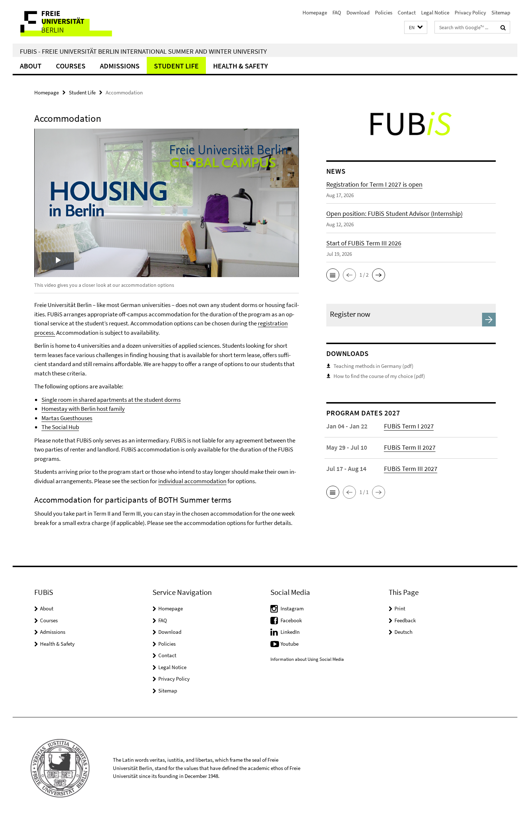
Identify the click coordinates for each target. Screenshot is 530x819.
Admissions (120, 65)
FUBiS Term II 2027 (410, 447)
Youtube (290, 643)
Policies (383, 12)
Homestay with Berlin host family (83, 409)
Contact (407, 12)
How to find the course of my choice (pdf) (379, 376)
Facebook (291, 620)
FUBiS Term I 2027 (409, 426)
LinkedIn (290, 631)
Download (358, 12)
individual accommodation (192, 481)
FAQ (336, 12)
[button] (415, 27)
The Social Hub (60, 427)
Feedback (405, 620)
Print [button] (399, 608)
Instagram (292, 608)
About (30, 65)
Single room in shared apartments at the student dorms (111, 400)
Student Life (176, 65)
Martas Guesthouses (66, 418)
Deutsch (403, 631)
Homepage (314, 12)
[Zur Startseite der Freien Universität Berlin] (73, 21)
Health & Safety (240, 65)
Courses (70, 65)
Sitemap (500, 12)
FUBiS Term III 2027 (410, 468)
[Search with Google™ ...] (503, 27)
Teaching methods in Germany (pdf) (374, 365)
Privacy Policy (470, 12)
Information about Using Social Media (307, 659)
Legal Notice (435, 12)
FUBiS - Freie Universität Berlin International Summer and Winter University (143, 51)
